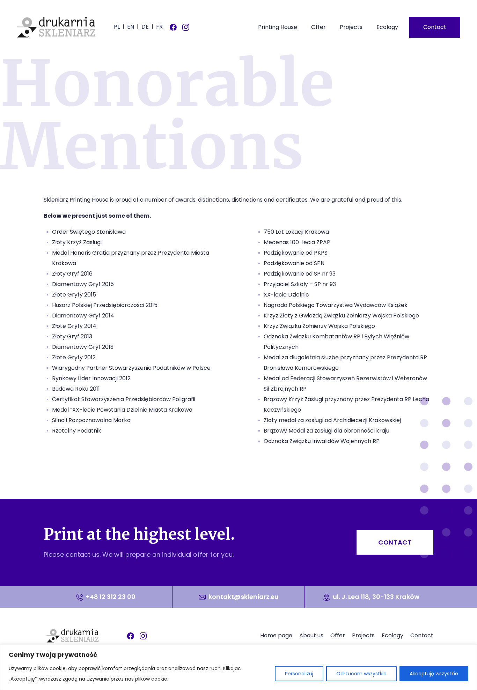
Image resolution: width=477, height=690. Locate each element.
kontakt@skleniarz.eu (243, 596)
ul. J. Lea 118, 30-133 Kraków (375, 596)
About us (311, 635)
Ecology (387, 27)
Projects (351, 27)
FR (159, 27)
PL (117, 27)
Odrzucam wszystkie (361, 673)
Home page (276, 635)
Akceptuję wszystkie (434, 673)
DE (145, 27)
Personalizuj (299, 673)
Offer (318, 27)
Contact (434, 27)
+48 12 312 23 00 (110, 596)
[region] (238, 667)
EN (130, 27)
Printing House (277, 27)
